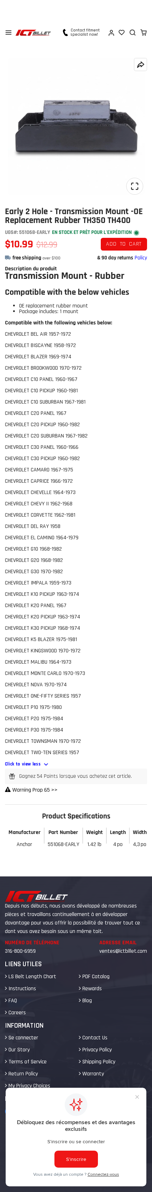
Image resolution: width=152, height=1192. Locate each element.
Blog (86, 1000)
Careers (16, 1012)
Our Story (18, 1049)
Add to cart (124, 244)
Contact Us (94, 1037)
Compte (111, 32)
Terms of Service (27, 1061)
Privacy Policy (96, 1049)
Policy (141, 257)
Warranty (92, 1074)
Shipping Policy (98, 1061)
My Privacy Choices (28, 1086)
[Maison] (33, 33)
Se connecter (22, 1037)
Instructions (21, 988)
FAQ (12, 1000)
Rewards (91, 988)
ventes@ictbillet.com (123, 951)
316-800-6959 (20, 951)
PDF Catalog (95, 976)
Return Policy (22, 1074)
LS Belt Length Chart (31, 976)
